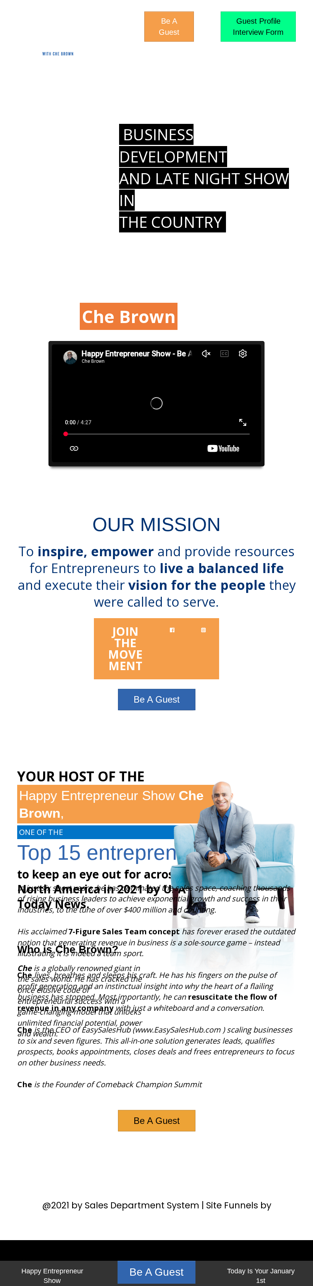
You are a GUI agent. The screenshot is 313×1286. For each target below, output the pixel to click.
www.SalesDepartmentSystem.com (156, 1218)
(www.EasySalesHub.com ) (178, 1030)
